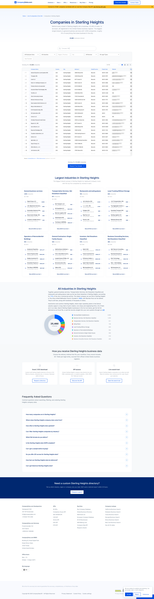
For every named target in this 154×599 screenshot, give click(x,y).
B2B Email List (81, 514)
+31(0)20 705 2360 (27, 517)
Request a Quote (82, 528)
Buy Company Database (84, 509)
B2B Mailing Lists (82, 522)
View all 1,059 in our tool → (35, 228)
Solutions (50, 2)
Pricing (91, 2)
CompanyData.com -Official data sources (36, 158)
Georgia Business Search (112, 517)
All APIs (55, 509)
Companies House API (59, 512)
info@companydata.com (29, 514)
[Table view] (122, 65)
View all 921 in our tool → (63, 228)
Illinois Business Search (112, 520)
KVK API (55, 522)
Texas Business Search (111, 514)
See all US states (110, 525)
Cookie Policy (77, 593)
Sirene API (56, 520)
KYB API (55, 525)
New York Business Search (113, 522)
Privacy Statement (67, 593)
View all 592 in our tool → (35, 274)
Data (58, 2)
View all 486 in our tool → (119, 274)
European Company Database (85, 517)
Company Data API (82, 525)
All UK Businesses (82, 520)
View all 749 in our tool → (91, 228)
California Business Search (113, 509)
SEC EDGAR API (57, 514)
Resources (73, 2)
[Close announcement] (152, 7)
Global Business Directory (84, 512)
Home (24, 16)
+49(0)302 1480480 (28, 531)
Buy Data (82, 2)
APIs (65, 2)
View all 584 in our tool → (63, 274)
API (103, 310)
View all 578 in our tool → (91, 274)
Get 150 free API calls (100, 7)
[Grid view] (125, 65)
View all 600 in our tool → (119, 228)
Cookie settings (87, 593)
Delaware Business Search (112, 512)
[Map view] (130, 65)
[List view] (127, 65)
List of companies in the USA (34, 16)
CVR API (55, 517)
